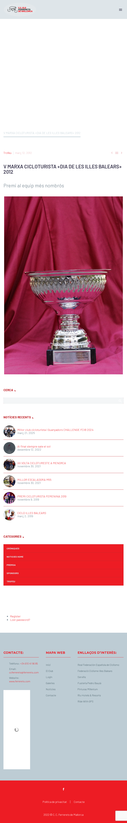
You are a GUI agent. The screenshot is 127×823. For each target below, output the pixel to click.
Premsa (11, 564)
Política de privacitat (54, 801)
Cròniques (13, 548)
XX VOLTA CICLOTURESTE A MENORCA (41, 463)
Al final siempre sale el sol (34, 446)
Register (15, 616)
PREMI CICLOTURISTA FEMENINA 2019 (41, 496)
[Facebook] (63, 789)
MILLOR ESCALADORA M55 (34, 479)
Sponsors (13, 573)
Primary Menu (121, 9)
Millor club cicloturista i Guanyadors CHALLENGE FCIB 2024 (55, 430)
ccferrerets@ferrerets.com (24, 672)
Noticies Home (15, 556)
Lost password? (20, 619)
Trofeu (7, 153)
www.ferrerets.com (19, 681)
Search (120, 401)
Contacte (79, 801)
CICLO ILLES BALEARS (31, 513)
